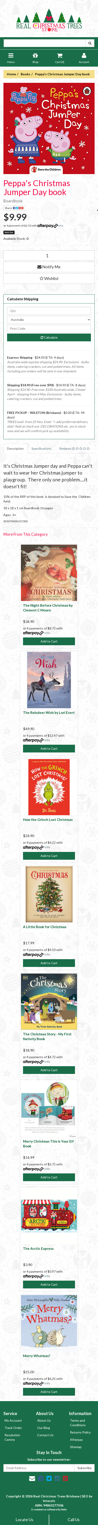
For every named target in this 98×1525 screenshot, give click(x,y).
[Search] (89, 43)
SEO (85, 1496)
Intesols (49, 1501)
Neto (64, 1509)
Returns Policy (80, 1432)
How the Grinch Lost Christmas (48, 819)
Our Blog (43, 1428)
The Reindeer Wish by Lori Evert (49, 712)
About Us (44, 1420)
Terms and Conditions (78, 1422)
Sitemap (76, 1447)
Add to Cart (49, 641)
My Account (13, 1420)
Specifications (41, 448)
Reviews (65, 448)
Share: (9, 208)
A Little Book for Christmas (44, 927)
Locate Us (24, 1519)
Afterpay (76, 1439)
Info (60, 225)
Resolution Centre (12, 1437)
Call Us (74, 1519)
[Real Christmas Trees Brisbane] (49, 18)
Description (15, 448)
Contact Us (45, 1435)
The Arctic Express (38, 1248)
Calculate (50, 337)
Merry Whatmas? (36, 1356)
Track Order (13, 1428)
